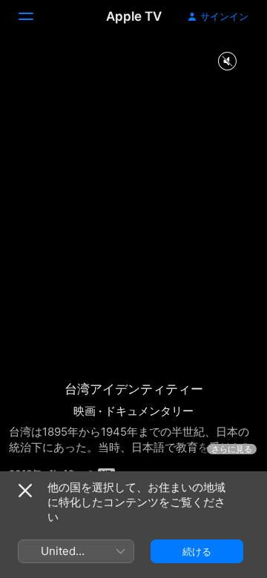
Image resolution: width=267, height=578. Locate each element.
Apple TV (134, 16)
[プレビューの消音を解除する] (227, 61)
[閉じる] (25, 490)
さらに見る (231, 449)
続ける (196, 551)
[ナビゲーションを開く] (35, 16)
